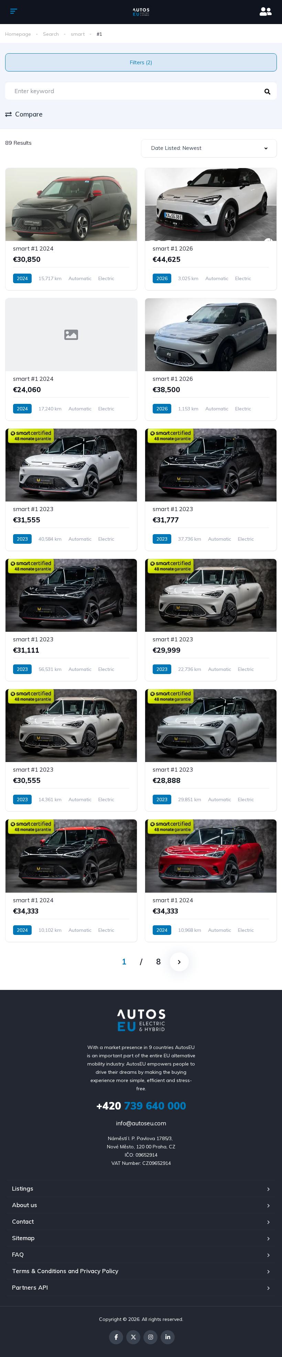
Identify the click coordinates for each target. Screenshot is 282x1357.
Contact (23, 1221)
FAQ (18, 1254)
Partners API (30, 1287)
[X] (133, 1337)
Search (51, 34)
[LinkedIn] (168, 1337)
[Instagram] (150, 1337)
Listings (22, 1188)
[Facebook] (116, 1337)
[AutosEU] (141, 12)
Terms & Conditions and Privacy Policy (65, 1271)
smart (78, 34)
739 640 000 (141, 1105)
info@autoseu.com (141, 1123)
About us (24, 1205)
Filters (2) (141, 62)
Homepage (18, 34)
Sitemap (23, 1238)
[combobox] (209, 148)
